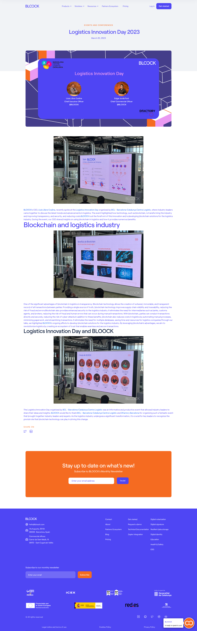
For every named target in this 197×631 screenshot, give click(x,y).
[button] (66, 6)
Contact (108, 519)
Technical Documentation (138, 529)
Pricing (125, 6)
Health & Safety (157, 544)
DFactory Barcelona (130, 413)
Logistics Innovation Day (87, 209)
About (107, 524)
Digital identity (156, 534)
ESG (152, 549)
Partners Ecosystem (110, 6)
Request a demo (135, 524)
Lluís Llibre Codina (46, 209)
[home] (32, 6)
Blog (107, 534)
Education (155, 539)
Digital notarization (158, 519)
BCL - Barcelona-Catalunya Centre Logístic (131, 209)
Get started (164, 6)
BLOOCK (28, 209)
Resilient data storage (159, 529)
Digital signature (157, 524)
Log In (152, 6)
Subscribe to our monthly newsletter (42, 567)
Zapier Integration (135, 534)
